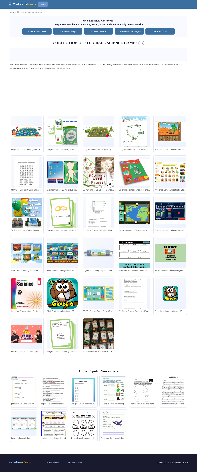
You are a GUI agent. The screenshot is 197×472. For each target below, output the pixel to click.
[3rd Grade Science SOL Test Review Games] (134, 253)
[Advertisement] (98, 93)
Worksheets (20, 462)
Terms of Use (52, 462)
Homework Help (68, 31)
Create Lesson (98, 31)
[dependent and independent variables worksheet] (53, 393)
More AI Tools (160, 31)
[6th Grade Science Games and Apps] (26, 173)
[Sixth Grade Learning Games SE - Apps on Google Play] (26, 253)
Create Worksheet (37, 31)
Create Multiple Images (129, 31)
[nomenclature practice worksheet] (143, 392)
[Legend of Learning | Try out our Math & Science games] (98, 253)
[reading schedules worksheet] (53, 429)
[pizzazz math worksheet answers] (23, 394)
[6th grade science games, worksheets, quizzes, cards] (62, 132)
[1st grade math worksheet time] (83, 427)
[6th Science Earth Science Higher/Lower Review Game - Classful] (170, 253)
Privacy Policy (75, 462)
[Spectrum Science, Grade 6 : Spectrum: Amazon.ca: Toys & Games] (26, 297)
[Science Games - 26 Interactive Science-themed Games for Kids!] (170, 131)
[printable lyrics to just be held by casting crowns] (173, 393)
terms (68, 68)
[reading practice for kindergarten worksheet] (113, 392)
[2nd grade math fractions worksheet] (83, 393)
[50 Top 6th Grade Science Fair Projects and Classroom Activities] (98, 339)
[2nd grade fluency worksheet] (113, 427)
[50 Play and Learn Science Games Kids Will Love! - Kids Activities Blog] (98, 179)
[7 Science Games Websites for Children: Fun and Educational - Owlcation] (170, 172)
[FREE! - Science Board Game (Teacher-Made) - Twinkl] (98, 293)
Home (43, 4)
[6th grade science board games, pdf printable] (26, 132)
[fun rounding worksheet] (23, 423)
